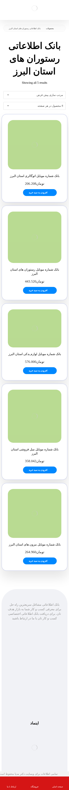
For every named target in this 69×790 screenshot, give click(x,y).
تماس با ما (34, 664)
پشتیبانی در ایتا (34, 704)
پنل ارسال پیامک (34, 660)
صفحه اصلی (34, 651)
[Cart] (5, 7)
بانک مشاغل (34, 655)
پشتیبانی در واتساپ (34, 700)
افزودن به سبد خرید (38, 192)
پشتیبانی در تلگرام (34, 695)
